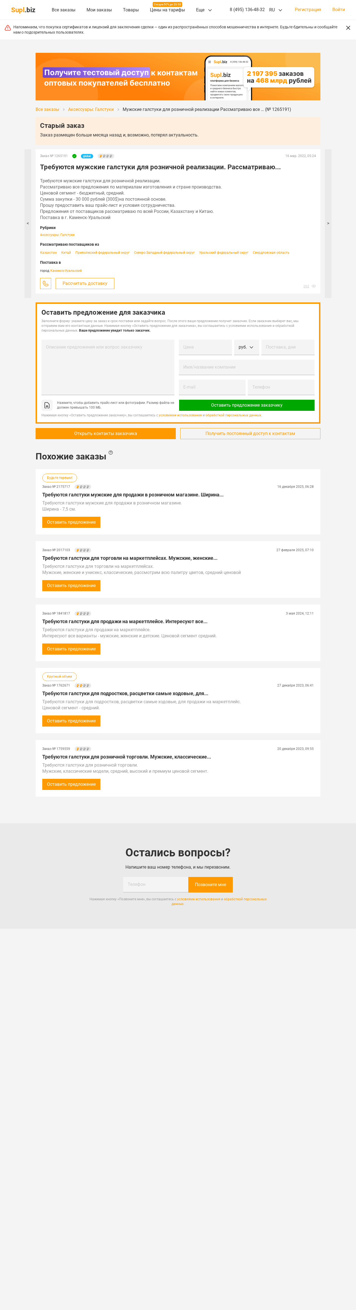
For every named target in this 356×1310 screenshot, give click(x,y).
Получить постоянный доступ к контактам (250, 433)
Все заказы (63, 10)
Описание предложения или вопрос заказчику (94, 347)
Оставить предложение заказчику (247, 405)
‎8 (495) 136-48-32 (247, 9)
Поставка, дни (281, 347)
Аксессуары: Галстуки (57, 235)
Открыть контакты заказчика (105, 433)
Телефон (261, 387)
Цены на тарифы (167, 10)
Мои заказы (99, 10)
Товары (131, 10)
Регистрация (308, 10)
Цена (188, 347)
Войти (338, 10)
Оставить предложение (71, 522)
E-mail (189, 387)
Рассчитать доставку (85, 283)
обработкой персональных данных (233, 415)
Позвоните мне (210, 884)
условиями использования (180, 415)
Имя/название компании (209, 367)
